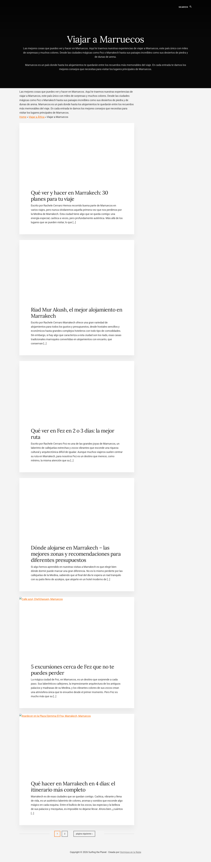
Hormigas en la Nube (130, 852)
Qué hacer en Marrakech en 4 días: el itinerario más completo (73, 786)
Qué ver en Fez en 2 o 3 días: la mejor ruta (72, 433)
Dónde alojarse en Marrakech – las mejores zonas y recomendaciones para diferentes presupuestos (76, 553)
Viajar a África (36, 116)
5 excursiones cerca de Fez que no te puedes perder (72, 669)
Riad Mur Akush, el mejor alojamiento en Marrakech (76, 312)
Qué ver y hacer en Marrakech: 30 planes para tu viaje (69, 195)
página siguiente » (84, 834)
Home (22, 116)
